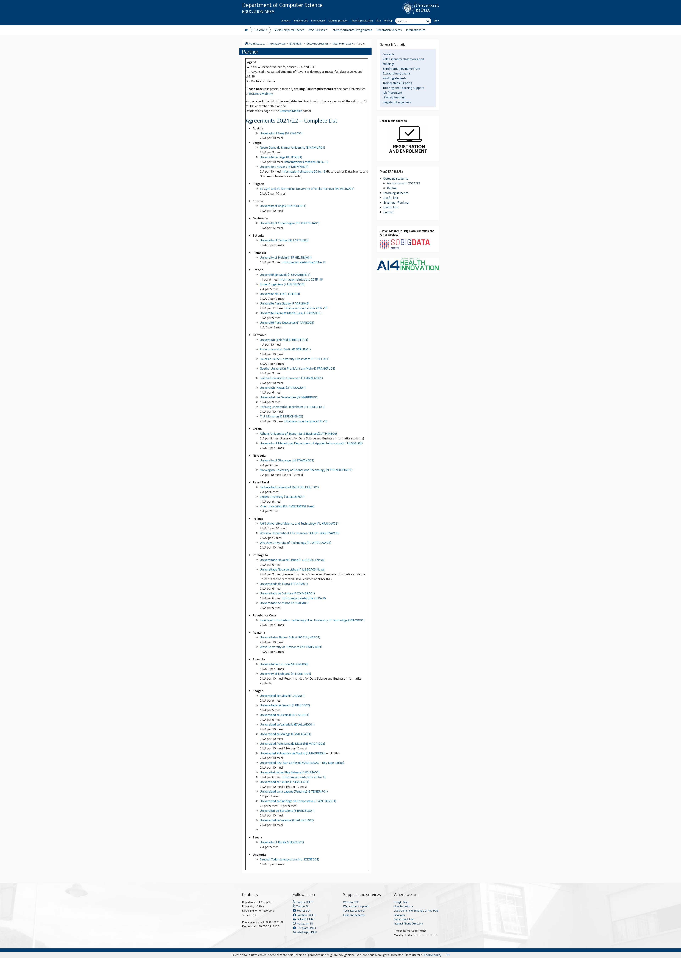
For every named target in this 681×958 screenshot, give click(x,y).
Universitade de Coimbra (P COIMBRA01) (287, 593)
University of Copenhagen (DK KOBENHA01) (289, 223)
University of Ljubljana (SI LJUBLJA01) (285, 673)
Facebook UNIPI (306, 915)
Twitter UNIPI (304, 902)
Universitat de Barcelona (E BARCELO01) (287, 810)
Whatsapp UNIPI (306, 932)
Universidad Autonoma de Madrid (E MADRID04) (292, 743)
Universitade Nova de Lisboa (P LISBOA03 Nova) (292, 559)
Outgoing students (317, 44)
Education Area (258, 11)
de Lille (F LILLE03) (287, 293)
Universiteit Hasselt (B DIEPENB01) (284, 166)
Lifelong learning (394, 97)
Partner (392, 188)
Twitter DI (302, 906)
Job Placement (392, 92)
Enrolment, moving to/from (401, 68)
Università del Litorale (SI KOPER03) (284, 664)
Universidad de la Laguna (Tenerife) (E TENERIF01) (294, 791)
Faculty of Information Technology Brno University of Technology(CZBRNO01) (312, 620)
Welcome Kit (350, 902)
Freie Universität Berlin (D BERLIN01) (285, 349)
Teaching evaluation (362, 21)
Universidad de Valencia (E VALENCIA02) (287, 820)
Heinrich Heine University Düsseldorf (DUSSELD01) (294, 358)
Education (260, 30)
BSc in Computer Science (289, 30)
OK (447, 955)
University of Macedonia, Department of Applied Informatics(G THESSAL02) (311, 443)
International (318, 21)
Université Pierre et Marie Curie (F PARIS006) (290, 313)
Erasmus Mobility (261, 93)
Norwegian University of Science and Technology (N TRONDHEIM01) (306, 469)
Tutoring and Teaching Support (403, 87)
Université (267, 293)
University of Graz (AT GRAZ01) (281, 133)
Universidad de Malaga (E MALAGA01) (285, 734)
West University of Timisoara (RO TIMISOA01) (291, 646)
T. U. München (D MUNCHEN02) (281, 416)
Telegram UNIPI (306, 928)
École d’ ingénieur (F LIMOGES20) (282, 284)
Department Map (404, 919)
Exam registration (338, 21)
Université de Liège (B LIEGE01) (281, 157)
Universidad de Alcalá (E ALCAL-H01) (284, 714)
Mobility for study (343, 44)
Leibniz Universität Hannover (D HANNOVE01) (291, 378)
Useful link (390, 197)
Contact (388, 212)
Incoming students (395, 192)
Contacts (286, 21)
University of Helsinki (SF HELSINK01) (286, 257)
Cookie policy (432, 955)
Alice (378, 21)
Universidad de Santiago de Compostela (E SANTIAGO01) (298, 801)
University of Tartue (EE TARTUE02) (284, 240)
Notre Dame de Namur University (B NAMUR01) (292, 147)
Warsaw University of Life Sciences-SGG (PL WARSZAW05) (299, 533)
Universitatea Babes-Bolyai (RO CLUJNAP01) (290, 637)
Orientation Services (389, 30)
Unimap (388, 21)
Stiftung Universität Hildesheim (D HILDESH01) (292, 406)
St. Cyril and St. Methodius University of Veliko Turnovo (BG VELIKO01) (307, 188)
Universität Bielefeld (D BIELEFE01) (284, 339)
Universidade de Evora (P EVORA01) (284, 583)
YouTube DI (303, 910)
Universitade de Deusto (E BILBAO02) (285, 705)
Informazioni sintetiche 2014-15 (306, 161)
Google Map (401, 902)
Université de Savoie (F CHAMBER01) (285, 274)
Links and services (354, 915)
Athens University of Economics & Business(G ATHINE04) (298, 433)
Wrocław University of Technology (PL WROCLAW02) (295, 542)
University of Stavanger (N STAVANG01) (287, 460)
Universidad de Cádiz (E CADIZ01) (282, 695)
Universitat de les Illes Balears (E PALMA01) (289, 772)
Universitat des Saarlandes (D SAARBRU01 (289, 397)
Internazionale (277, 44)
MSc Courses (317, 30)
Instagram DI (304, 923)
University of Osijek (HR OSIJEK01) (283, 205)
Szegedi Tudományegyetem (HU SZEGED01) (289, 859)
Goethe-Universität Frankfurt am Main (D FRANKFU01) (297, 368)
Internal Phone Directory (408, 923)
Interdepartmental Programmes (352, 30)
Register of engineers (397, 102)
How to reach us (404, 906)
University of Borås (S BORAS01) (282, 842)
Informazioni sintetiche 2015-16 (301, 279)
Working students (394, 78)
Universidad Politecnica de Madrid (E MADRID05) (292, 753)
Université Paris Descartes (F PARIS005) (287, 322)
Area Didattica (256, 44)
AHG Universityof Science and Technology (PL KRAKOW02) (299, 523)
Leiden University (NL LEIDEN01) (282, 496)
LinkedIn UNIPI (305, 919)
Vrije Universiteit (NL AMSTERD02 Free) (287, 506)
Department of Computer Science (282, 5)
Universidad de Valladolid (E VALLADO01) (287, 724)
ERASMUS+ (296, 44)
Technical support (353, 910)
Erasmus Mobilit (291, 110)
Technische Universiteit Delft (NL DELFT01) (289, 487)
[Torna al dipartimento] (246, 30)
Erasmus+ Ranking (396, 202)
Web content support (356, 906)
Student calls (301, 21)
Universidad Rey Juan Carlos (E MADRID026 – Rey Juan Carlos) (302, 762)
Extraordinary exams (397, 73)
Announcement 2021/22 (403, 183)
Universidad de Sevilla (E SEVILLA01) (284, 781)
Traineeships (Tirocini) (397, 83)
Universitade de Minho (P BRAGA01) (284, 602)
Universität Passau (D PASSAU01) (282, 387)
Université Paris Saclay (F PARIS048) (284, 303)
